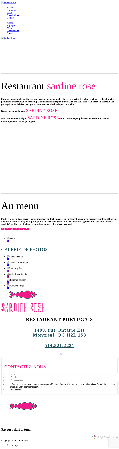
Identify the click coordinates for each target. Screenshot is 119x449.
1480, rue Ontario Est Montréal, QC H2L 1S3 (59, 332)
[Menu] (8, 241)
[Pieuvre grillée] (8, 271)
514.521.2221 (59, 345)
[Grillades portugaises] (8, 276)
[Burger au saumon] (8, 282)
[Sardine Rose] (8, 2)
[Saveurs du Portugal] (8, 265)
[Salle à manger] (8, 259)
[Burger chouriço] (8, 288)
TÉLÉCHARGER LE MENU (15, 229)
